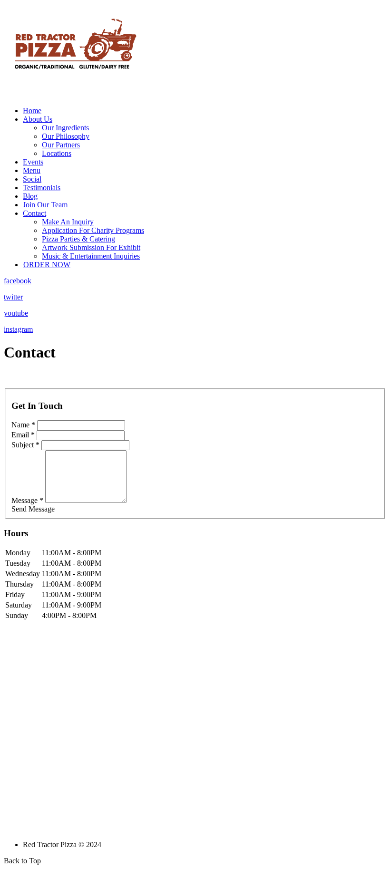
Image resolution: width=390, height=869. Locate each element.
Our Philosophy (65, 136)
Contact (34, 213)
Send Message (33, 509)
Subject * (25, 445)
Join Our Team (45, 205)
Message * (27, 500)
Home (32, 110)
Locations (56, 153)
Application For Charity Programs (93, 230)
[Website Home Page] (75, 96)
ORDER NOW (46, 265)
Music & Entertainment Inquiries (91, 256)
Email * (23, 435)
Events (33, 162)
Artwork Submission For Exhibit (91, 247)
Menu (31, 170)
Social (32, 179)
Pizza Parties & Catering (78, 239)
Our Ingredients (65, 128)
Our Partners (61, 145)
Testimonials (41, 187)
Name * (23, 425)
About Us (37, 119)
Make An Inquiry (68, 222)
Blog (30, 196)
